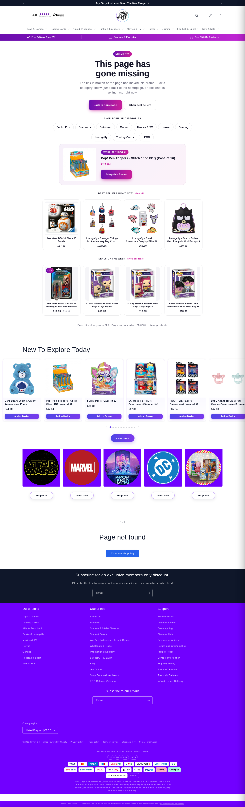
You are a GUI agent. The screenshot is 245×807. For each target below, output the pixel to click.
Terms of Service (167, 669)
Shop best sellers (140, 105)
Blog (92, 663)
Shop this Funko (116, 174)
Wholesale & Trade (101, 646)
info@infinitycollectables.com (172, 803)
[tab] (111, 427)
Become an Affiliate (169, 640)
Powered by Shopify (58, 742)
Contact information (148, 742)
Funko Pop (63, 127)
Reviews (95, 622)
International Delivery (102, 651)
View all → (141, 193)
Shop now (41, 495)
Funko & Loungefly (33, 634)
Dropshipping (165, 628)
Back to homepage (105, 105)
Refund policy (93, 742)
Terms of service (110, 742)
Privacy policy (77, 742)
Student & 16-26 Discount (104, 628)
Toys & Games (30, 616)
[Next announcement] (221, 3)
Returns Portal (166, 616)
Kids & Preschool (32, 628)
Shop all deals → (137, 258)
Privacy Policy (166, 651)
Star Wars (85, 127)
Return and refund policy (172, 646)
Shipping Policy (166, 663)
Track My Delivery (168, 675)
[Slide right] (138, 427)
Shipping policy (129, 742)
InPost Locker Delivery (171, 681)
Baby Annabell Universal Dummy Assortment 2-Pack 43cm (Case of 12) (227, 404)
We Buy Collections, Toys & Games (110, 640)
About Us (95, 616)
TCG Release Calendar (103, 681)
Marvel (124, 127)
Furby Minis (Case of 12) (102, 401)
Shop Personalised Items (104, 675)
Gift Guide (96, 669)
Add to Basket (21, 416)
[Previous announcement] (23, 3)
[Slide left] (106, 427)
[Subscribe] (148, 593)
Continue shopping (122, 553)
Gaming (183, 127)
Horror (166, 127)
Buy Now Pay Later (101, 657)
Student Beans (98, 634)
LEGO (146, 137)
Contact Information (169, 657)
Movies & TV (145, 127)
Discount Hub (165, 634)
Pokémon (105, 127)
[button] (47, 14)
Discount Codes (167, 622)
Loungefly (101, 137)
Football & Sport (31, 657)
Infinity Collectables (39, 742)
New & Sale (29, 663)
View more (123, 438)
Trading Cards (125, 137)
